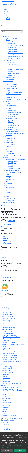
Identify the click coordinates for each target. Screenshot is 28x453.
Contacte (3, 8)
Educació (6, 408)
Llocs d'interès (7, 368)
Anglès (8, 15)
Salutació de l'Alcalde (9, 309)
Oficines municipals (9, 327)
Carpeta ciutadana (8, 333)
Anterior (3, 277)
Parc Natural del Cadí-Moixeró (12, 383)
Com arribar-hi (7, 224)
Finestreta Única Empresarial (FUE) (13, 344)
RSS (4, 400)
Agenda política (8, 242)
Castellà (8, 13)
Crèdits (5, 422)
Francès (8, 19)
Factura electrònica (9, 342)
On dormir (6, 380)
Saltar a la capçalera (8, 1)
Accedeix (3, 257)
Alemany (8, 17)
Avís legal (6, 428)
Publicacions (7, 244)
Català (8, 11)
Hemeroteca (7, 402)
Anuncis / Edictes (8, 316)
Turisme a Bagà (7, 367)
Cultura (5, 411)
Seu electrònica (7, 322)
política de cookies (16, 445)
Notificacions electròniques (11, 337)
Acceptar (20, 450)
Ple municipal (7, 313)
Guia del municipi (8, 354)
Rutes (5, 376)
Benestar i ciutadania (9, 415)
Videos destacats (8, 372)
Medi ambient (7, 406)
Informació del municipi (10, 355)
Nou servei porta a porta (10, 389)
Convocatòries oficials (9, 335)
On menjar (6, 378)
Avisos (5, 240)
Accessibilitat (7, 430)
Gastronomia (7, 381)
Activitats (6, 374)
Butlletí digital (7, 398)
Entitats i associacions (9, 359)
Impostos (6, 340)
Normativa (6, 320)
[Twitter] (12, 418)
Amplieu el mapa (8, 223)
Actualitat (4, 385)
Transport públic (8, 350)
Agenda (5, 238)
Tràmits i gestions (8, 331)
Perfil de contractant (9, 318)
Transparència (7, 324)
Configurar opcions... (6, 447)
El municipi (4, 346)
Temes (3, 404)
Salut (4, 413)
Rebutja (7, 450)
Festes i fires (7, 370)
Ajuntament (4, 307)
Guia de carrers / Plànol (10, 352)
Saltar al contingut (7, 3)
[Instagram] (11, 420)
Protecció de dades (9, 426)
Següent (8, 277)
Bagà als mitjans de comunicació (13, 387)
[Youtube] (4, 420)
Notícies (5, 236)
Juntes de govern (8, 314)
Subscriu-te (4, 290)
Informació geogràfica (10, 357)
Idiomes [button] (5, 9)
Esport (5, 409)
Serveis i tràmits (5, 326)
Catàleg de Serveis (8, 329)
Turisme (3, 365)
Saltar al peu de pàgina (9, 5)
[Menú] (1, 34)
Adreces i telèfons (9, 206)
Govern (5, 311)
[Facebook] (18, 418)
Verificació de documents (10, 339)
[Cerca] (21, 31)
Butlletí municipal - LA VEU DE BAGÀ (13, 391)
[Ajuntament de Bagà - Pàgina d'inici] (10, 27)
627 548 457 (11, 221)
